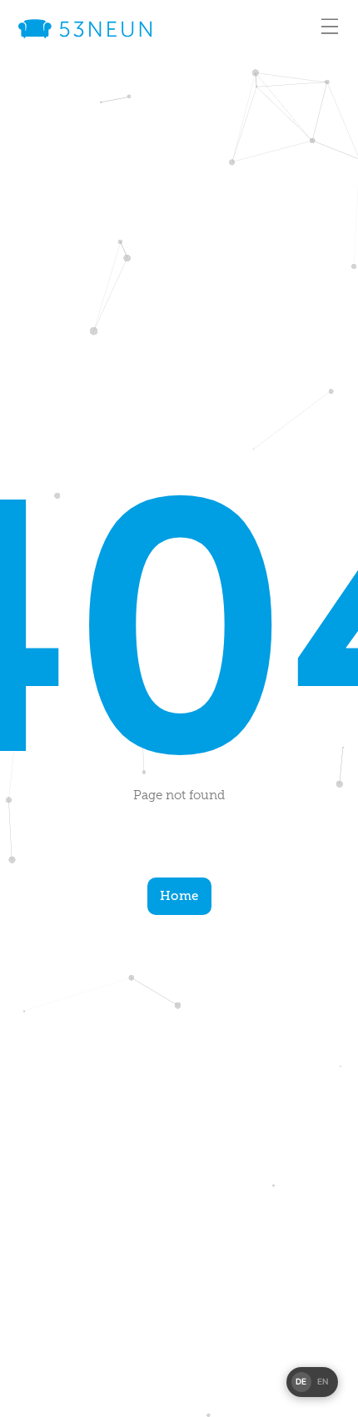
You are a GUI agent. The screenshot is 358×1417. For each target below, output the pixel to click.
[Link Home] (85, 29)
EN (323, 1381)
